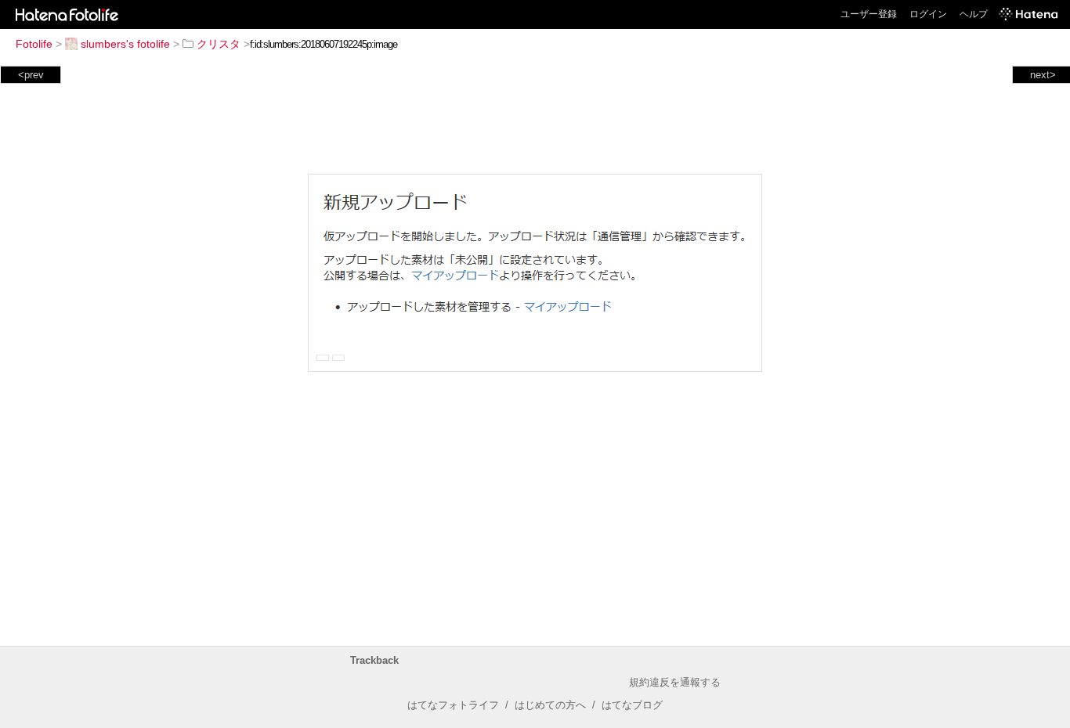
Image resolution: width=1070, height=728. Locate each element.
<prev (31, 75)
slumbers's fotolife (125, 44)
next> (1043, 75)
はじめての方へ (550, 705)
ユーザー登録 (868, 14)
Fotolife (34, 44)
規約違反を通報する (675, 682)
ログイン (928, 14)
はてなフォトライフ (453, 705)
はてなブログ (632, 705)
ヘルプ (974, 14)
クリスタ (218, 44)
